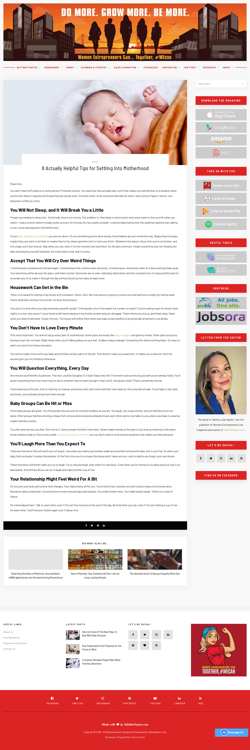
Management (51, 67)
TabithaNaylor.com (234, 429)
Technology (150, 67)
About (226, 67)
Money (70, 67)
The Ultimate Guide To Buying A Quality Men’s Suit (155, 573)
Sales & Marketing (125, 67)
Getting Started (27, 67)
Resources (209, 67)
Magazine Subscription (15, 643)
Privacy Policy (124, 737)
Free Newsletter (11, 637)
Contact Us (9, 648)
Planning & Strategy (94, 67)
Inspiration (169, 67)
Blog (95, 162)
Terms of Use (138, 737)
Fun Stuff (190, 67)
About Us (8, 631)
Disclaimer (110, 737)
